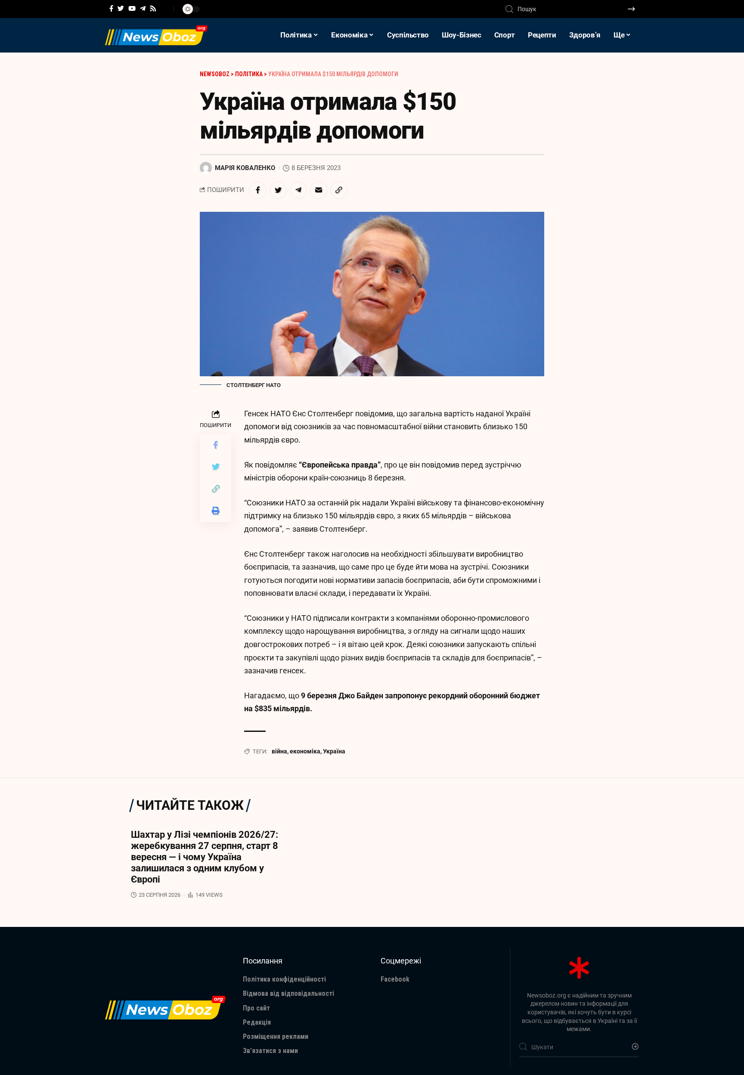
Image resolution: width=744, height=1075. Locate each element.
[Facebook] (111, 8)
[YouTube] (132, 8)
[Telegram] (143, 8)
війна (279, 751)
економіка (305, 751)
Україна (334, 751)
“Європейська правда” (340, 464)
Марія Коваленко (245, 168)
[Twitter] (120, 8)
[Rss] (153, 8)
